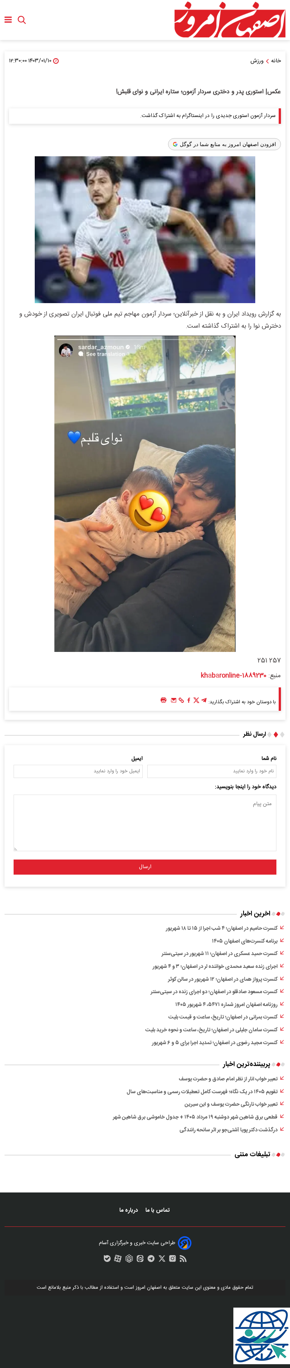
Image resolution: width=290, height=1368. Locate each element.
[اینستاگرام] (172, 1260)
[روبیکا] (129, 1260)
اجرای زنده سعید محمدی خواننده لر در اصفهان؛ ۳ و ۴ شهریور (215, 966)
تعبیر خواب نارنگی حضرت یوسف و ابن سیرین (231, 1104)
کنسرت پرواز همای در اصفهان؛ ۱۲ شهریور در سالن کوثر (223, 979)
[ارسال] (174, 702)
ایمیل (137, 758)
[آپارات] (118, 1260)
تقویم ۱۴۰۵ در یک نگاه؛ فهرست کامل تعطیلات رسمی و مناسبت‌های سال (202, 1092)
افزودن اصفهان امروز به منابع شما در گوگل (228, 144)
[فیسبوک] (189, 702)
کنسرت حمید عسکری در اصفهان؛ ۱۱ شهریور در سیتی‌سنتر (220, 953)
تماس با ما (158, 1210)
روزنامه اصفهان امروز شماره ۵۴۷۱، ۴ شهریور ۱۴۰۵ (226, 1004)
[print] (163, 700)
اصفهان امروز (149, 1287)
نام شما (269, 758)
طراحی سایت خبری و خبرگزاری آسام (137, 1243)
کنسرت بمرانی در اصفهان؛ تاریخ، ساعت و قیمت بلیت (223, 1017)
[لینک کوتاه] (181, 702)
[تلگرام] (204, 702)
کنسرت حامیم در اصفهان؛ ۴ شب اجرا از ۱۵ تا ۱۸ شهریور (222, 928)
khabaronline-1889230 (234, 675)
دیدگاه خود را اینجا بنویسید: (245, 787)
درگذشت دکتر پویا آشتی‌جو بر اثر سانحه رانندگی (228, 1130)
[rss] (183, 1260)
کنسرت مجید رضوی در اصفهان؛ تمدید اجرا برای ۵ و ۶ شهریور (215, 1043)
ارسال (145, 867)
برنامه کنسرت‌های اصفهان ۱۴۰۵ (245, 941)
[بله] (107, 1260)
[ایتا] (140, 1260)
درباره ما (129, 1210)
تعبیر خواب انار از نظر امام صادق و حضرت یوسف (228, 1079)
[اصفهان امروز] (229, 20)
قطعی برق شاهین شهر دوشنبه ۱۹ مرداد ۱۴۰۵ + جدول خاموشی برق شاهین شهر (195, 1117)
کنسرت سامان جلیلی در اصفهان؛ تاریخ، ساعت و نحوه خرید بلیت (211, 1030)
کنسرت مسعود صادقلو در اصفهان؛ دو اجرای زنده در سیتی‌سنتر (214, 992)
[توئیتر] (196, 702)
